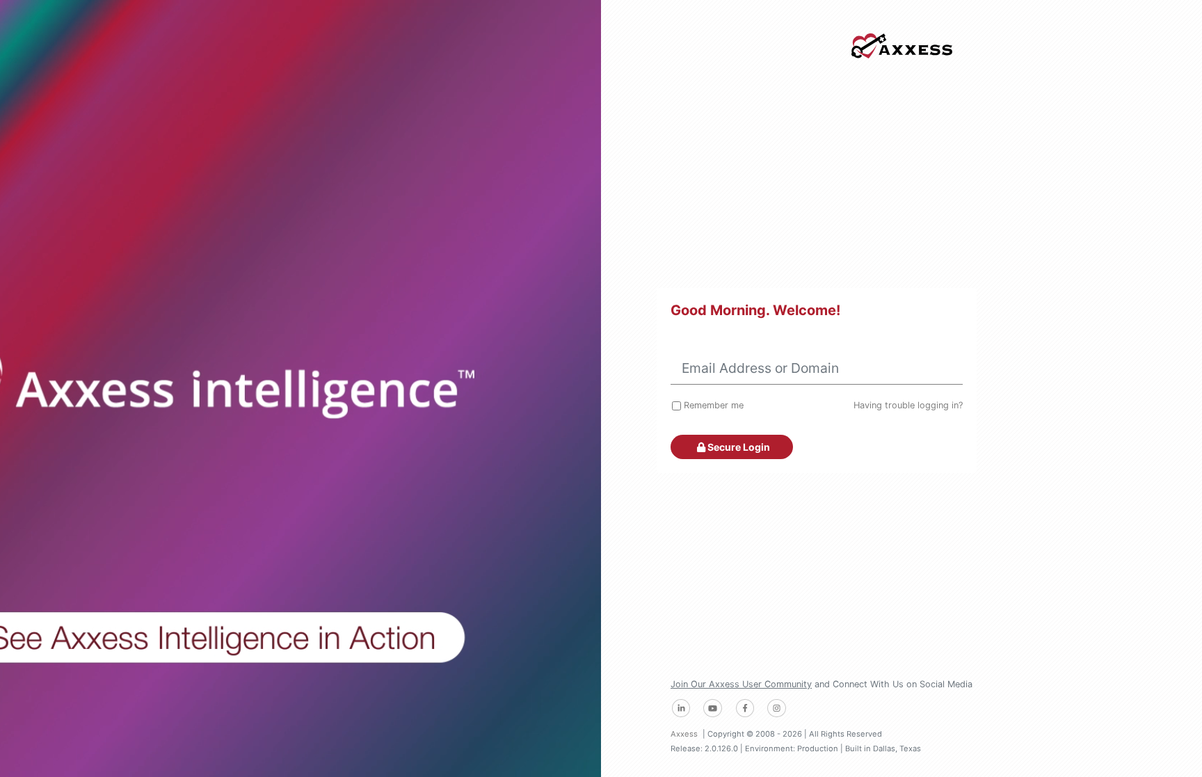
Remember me (714, 405)
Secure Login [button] (737, 447)
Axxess (684, 734)
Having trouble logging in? (908, 405)
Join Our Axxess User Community (741, 684)
